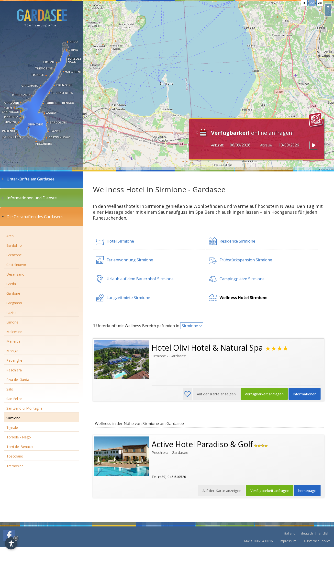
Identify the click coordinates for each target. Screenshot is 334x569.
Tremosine (14, 466)
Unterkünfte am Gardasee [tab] (31, 179)
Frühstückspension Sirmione (246, 260)
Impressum (288, 541)
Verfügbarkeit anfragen (264, 393)
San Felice (14, 398)
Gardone (13, 293)
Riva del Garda (17, 379)
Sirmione (13, 418)
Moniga (12, 350)
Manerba (13, 341)
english (324, 533)
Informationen (304, 393)
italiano (289, 533)
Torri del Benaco (19, 446)
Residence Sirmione (237, 241)
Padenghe (14, 360)
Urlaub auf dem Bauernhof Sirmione (140, 278)
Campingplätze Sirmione (242, 278)
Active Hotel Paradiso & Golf (202, 444)
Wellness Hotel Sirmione (243, 297)
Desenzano (15, 274)
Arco (10, 236)
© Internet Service (317, 541)
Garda (11, 283)
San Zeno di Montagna (24, 408)
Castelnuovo (16, 264)
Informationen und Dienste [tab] (32, 198)
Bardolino (14, 245)
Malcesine (14, 331)
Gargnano (14, 303)
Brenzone (14, 255)
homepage (307, 490)
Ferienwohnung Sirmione (130, 260)
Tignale (12, 427)
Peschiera (14, 370)
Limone (12, 322)
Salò (9, 389)
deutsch (307, 533)
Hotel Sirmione (120, 241)
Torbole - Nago (18, 437)
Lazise (11, 312)
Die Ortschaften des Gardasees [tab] (35, 216)
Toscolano (14, 456)
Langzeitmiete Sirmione (128, 297)
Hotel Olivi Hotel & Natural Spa (207, 347)
